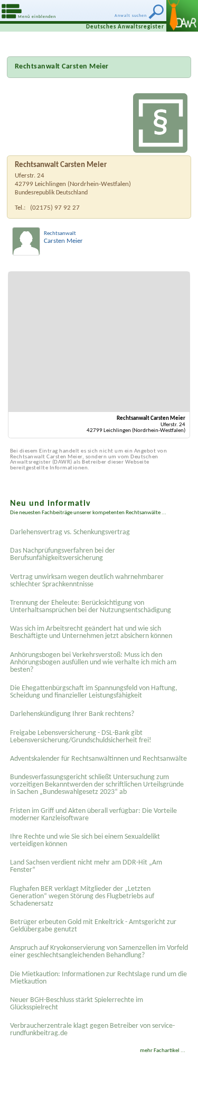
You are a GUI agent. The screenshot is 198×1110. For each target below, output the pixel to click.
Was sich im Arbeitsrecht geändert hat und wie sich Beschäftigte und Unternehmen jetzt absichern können (91, 632)
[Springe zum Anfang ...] (177, 1089)
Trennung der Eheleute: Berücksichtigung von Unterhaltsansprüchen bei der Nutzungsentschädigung (90, 606)
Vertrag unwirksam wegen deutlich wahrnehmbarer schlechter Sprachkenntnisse (87, 580)
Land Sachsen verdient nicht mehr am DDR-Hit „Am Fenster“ (86, 866)
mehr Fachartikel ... (162, 1051)
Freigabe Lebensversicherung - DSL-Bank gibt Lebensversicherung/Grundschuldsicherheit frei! (81, 736)
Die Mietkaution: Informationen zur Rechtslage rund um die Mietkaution (98, 978)
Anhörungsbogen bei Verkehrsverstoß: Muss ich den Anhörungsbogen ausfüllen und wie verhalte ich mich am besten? (93, 662)
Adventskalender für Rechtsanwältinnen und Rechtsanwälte (98, 759)
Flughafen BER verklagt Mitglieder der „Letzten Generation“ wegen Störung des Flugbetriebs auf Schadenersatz (82, 896)
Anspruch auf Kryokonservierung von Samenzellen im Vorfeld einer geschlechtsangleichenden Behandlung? (99, 951)
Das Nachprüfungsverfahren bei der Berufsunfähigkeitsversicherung (62, 554)
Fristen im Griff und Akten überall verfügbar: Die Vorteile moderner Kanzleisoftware (93, 814)
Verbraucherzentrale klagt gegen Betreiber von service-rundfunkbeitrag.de (92, 1029)
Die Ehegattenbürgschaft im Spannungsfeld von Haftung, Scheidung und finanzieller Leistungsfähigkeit (93, 692)
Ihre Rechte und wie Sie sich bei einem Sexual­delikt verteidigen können (85, 840)
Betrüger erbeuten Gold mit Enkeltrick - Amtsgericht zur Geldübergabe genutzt (93, 926)
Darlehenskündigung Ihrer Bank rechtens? (72, 714)
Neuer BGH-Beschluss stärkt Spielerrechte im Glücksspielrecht (76, 1003)
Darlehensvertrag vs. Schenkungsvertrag (70, 532)
